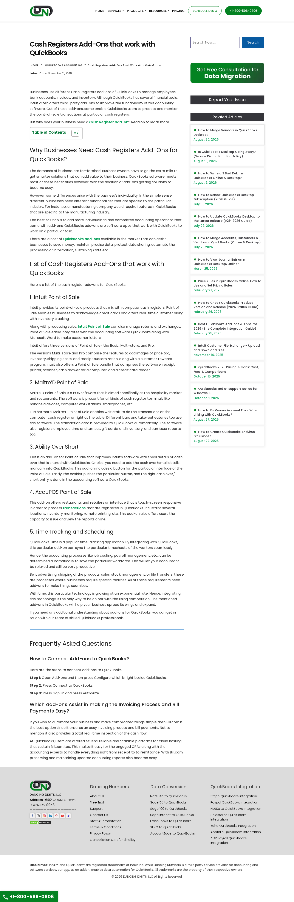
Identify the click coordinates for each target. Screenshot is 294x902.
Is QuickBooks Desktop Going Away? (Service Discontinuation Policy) (224, 154)
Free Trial (97, 802)
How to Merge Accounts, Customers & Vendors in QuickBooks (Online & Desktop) (227, 240)
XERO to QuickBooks (165, 827)
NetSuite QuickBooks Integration (235, 808)
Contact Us (99, 815)
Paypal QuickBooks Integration (234, 802)
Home (35, 65)
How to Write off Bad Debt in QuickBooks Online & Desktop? (218, 175)
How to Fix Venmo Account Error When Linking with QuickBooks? (225, 412)
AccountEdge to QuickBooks (172, 833)
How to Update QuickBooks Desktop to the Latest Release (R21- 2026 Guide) (226, 218)
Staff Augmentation (105, 821)
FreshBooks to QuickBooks (170, 821)
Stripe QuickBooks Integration (233, 796)
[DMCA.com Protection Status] (40, 822)
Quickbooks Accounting (63, 65)
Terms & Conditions (105, 827)
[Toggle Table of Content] (73, 133)
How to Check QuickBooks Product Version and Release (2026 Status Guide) (225, 305)
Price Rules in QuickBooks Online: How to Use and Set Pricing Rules (227, 283)
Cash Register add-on (108, 122)
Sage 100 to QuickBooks (168, 808)
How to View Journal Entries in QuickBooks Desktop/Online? (219, 261)
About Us (97, 796)
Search (253, 42)
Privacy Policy (100, 833)
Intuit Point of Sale (94, 326)
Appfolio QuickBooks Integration (235, 832)
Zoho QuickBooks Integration (233, 825)
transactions (74, 508)
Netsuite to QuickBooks (168, 796)
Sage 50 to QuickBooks (168, 802)
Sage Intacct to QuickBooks (172, 815)
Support (96, 808)
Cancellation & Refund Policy (112, 839)
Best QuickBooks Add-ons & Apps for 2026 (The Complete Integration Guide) (225, 326)
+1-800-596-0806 (32, 896)
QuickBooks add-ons (81, 238)
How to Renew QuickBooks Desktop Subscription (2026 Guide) (223, 197)
